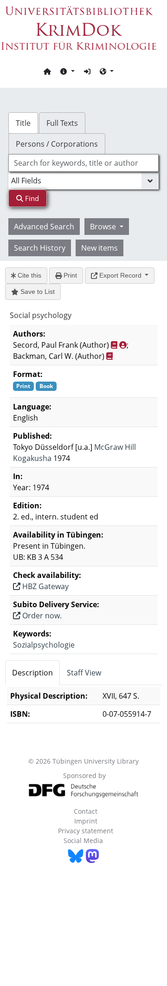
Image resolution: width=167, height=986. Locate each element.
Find (31, 198)
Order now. (41, 615)
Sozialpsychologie (44, 645)
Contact (85, 811)
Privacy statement (85, 830)
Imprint (85, 821)
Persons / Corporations (57, 144)
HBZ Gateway (44, 586)
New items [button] (99, 248)
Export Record (120, 275)
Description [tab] (32, 673)
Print (69, 275)
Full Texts (62, 123)
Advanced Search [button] (44, 226)
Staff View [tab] (84, 673)
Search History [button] (39, 248)
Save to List (37, 291)
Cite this (28, 275)
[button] (67, 71)
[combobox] (83, 163)
